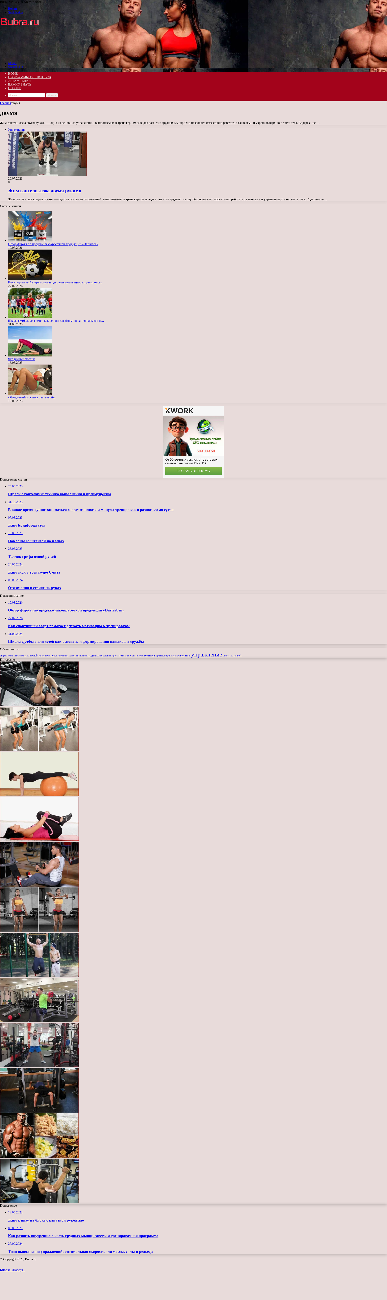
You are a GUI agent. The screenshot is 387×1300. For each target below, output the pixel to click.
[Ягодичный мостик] (30, 355)
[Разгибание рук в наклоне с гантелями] (39, 750)
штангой (236, 655)
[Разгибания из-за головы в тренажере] (39, 1202)
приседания (105, 655)
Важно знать (19, 84)
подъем (93, 655)
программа (118, 655)
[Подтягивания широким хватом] (39, 976)
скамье (134, 655)
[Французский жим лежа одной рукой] (39, 704)
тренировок (177, 655)
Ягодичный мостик (21, 359)
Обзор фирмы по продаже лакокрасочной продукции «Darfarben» (53, 244)
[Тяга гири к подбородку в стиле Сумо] (39, 1066)
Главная (5, 103)
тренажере (163, 655)
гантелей (32, 655)
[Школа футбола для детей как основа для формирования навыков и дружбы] (30, 317)
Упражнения (19, 81)
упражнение (206, 654)
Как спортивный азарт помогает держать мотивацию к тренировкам (55, 282)
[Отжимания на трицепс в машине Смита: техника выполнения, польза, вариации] (39, 1111)
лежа (54, 655)
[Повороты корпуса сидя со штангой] (39, 1021)
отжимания (81, 656)
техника (149, 655)
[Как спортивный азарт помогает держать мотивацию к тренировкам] (30, 278)
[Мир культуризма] (23, 56)
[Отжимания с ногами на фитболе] (39, 795)
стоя (141, 655)
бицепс (3, 655)
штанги (226, 655)
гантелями (44, 655)
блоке (10, 655)
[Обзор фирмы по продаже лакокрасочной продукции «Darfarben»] (30, 240)
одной (72, 655)
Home (13, 73)
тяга (187, 655)
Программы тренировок (29, 77)
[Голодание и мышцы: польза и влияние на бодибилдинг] (39, 1156)
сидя (127, 655)
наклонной (63, 655)
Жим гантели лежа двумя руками (44, 190)
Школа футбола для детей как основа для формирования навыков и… (56, 320)
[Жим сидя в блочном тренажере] (39, 885)
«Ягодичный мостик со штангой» (31, 397)
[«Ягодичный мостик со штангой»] (30, 393)
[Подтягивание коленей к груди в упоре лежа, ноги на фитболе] (39, 840)
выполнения (20, 655)
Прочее (14, 88)
